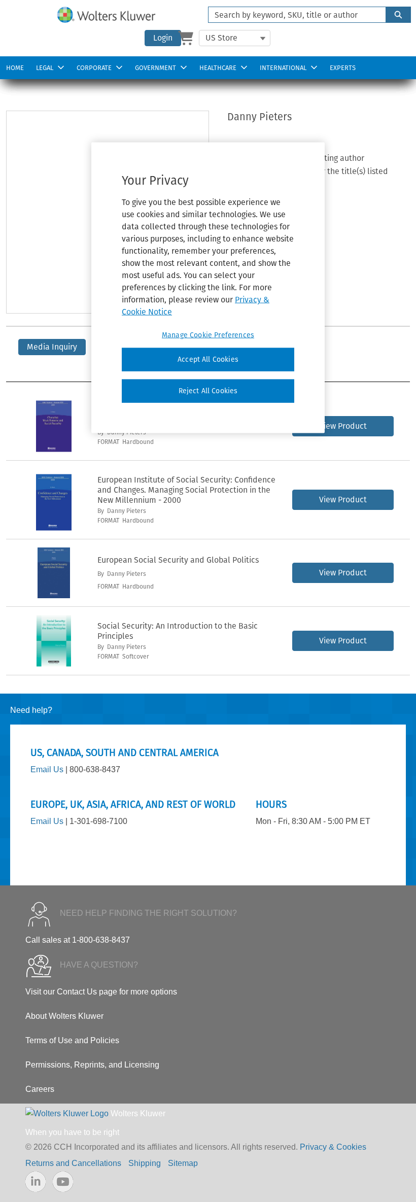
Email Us (46, 769)
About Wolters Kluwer (64, 1016)
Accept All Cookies (208, 359)
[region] (208, 288)
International (283, 68)
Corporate (94, 68)
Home (15, 68)
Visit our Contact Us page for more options (101, 991)
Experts (343, 68)
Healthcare (217, 68)
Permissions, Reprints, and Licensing (92, 1064)
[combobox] (293, 14)
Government (155, 68)
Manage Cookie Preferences (208, 335)
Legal (44, 68)
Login (162, 38)
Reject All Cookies (208, 391)
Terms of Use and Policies (72, 1040)
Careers (39, 1089)
